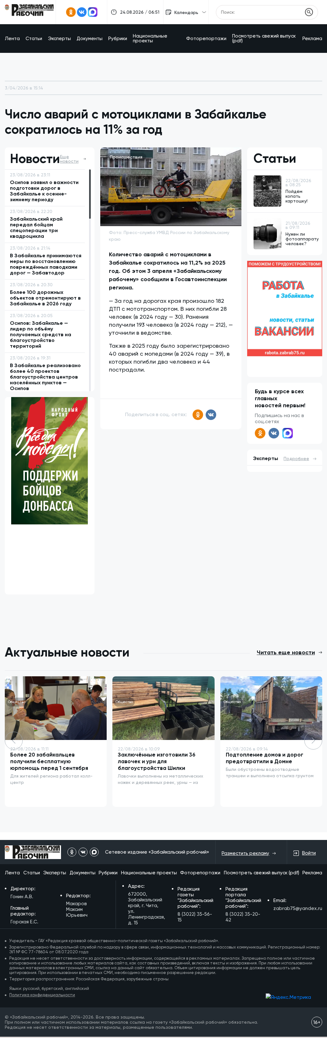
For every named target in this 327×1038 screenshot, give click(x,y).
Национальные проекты (150, 38)
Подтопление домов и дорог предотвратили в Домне (264, 757)
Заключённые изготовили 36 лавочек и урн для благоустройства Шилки (156, 761)
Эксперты (59, 38)
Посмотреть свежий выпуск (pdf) (264, 38)
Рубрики (117, 38)
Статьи (34, 38)
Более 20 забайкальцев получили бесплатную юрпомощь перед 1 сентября (49, 761)
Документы (90, 38)
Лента (12, 38)
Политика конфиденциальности (42, 994)
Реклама (312, 38)
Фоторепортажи (206, 38)
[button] (313, 741)
